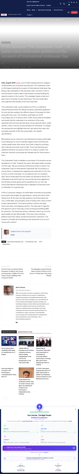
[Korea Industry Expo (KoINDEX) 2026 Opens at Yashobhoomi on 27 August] (9, 341)
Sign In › (46, 452)
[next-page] (6, 398)
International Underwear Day (15, 241)
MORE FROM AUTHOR (25, 332)
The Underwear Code (31, 241)
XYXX (18, 83)
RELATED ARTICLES (9, 332)
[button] (64, 3)
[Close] (75, 409)
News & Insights (11, 19)
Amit (13, 235)
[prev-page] (2, 398)
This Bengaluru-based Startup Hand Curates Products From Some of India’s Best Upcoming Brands (40, 272)
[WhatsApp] (18, 76)
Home (3, 19)
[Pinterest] (13, 76)
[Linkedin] (74, 2)
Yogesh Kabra (6, 244)
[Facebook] (69, 2)
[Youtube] (69, 5)
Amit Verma (6, 67)
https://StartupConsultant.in (23, 290)
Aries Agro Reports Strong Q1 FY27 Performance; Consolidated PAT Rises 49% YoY (8, 372)
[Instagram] (71, 2)
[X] (76, 2)
